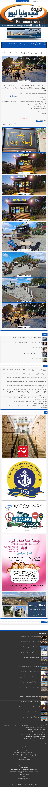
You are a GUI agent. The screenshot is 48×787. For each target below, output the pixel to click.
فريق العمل (23, 1)
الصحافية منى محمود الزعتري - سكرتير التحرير (33, 353)
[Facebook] (25, 747)
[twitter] (23, 747)
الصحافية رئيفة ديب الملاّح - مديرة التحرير (34, 348)
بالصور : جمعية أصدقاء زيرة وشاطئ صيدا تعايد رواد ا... (30, 682)
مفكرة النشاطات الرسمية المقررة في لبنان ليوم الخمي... (30, 636)
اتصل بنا (18, 1)
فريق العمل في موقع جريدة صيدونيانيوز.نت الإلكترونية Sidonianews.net (27, 337)
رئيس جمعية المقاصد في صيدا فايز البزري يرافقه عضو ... (30, 696)
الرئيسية (46, 52)
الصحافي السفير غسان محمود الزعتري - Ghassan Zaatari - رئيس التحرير (28, 342)
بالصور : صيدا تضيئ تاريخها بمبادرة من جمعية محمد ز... (30, 666)
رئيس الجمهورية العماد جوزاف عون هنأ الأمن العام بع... (30, 677)
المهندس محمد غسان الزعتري (36, 358)
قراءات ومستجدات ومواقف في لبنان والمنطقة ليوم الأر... (29, 687)
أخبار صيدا (44, 43)
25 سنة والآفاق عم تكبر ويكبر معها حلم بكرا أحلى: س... (30, 671)
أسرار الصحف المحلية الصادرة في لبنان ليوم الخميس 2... (30, 647)
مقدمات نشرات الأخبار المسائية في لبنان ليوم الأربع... (30, 652)
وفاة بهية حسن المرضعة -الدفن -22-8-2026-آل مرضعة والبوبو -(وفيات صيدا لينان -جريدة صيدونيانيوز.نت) (25, 395)
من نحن (27, 1)
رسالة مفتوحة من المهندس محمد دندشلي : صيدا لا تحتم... (29, 706)
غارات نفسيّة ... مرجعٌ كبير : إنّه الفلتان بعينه (32, 657)
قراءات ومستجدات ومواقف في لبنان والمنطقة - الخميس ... (29, 641)
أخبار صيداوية (35, 52)
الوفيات (45, 366)
